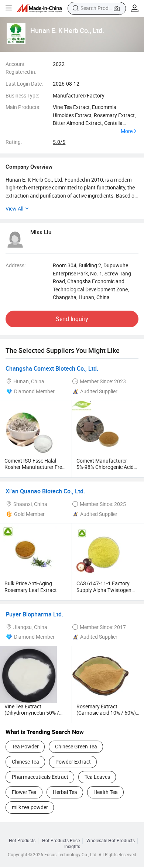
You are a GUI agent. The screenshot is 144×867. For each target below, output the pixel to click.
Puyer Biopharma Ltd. (34, 614)
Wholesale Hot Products (110, 841)
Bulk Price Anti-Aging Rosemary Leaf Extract (30, 586)
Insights (72, 847)
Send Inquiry (72, 319)
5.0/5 (59, 141)
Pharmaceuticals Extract (40, 776)
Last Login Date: (24, 83)
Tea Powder (25, 746)
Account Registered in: (21, 68)
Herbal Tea (65, 791)
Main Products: (23, 106)
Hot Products (22, 841)
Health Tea (105, 791)
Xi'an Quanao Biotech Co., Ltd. (45, 491)
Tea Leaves (97, 776)
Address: (15, 265)
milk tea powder (30, 807)
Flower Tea (24, 791)
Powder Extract (73, 761)
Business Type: (22, 95)
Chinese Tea (25, 761)
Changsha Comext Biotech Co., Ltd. (52, 368)
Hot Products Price (61, 841)
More (127, 131)
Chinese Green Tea (76, 746)
